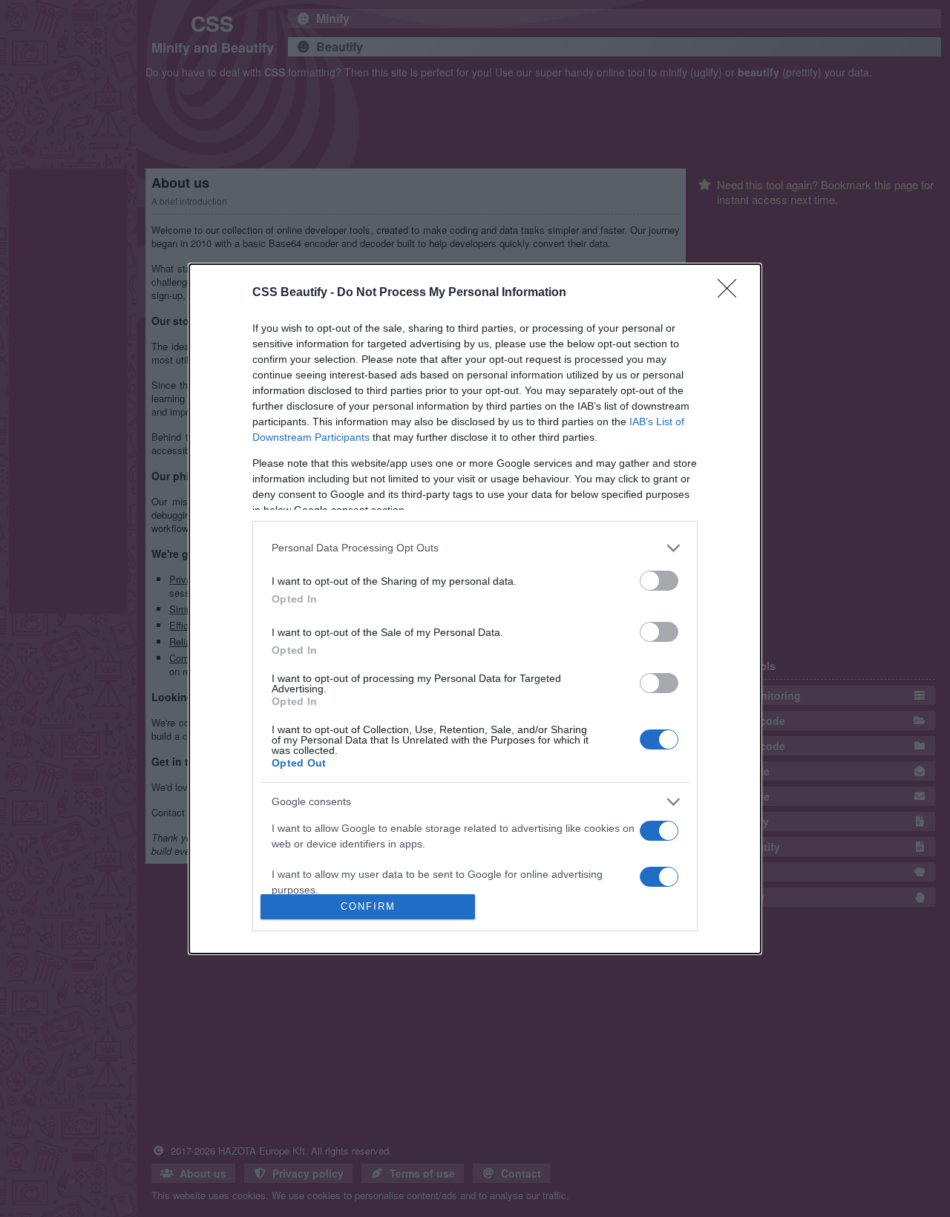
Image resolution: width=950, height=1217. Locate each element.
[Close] (732, 293)
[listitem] (475, 548)
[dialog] (475, 609)
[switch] (659, 581)
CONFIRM (368, 906)
